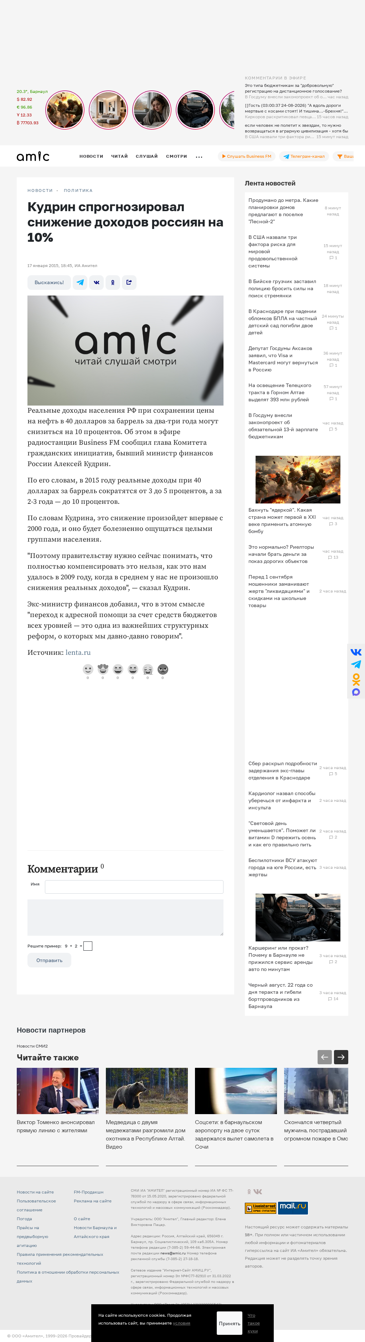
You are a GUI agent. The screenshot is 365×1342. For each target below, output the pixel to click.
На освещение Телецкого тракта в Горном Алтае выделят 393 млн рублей (279, 392)
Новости (91, 156)
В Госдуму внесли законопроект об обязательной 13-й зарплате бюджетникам (283, 425)
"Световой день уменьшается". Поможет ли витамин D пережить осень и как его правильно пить (282, 833)
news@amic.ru (173, 1253)
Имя (35, 884)
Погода (24, 1218)
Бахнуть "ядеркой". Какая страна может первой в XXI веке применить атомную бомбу (282, 520)
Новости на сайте (35, 1192)
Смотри (176, 156)
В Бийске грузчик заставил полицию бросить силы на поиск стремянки (282, 288)
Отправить (49, 960)
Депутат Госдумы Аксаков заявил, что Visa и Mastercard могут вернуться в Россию (283, 358)
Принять (229, 1323)
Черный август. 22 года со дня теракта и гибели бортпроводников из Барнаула (280, 995)
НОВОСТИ (40, 190)
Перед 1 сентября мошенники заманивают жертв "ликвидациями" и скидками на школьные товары (279, 591)
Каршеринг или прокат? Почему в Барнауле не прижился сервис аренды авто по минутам (280, 958)
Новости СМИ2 (32, 1046)
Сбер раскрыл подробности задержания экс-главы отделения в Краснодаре (282, 770)
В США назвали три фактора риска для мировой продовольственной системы (273, 251)
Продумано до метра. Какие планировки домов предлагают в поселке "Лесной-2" (283, 210)
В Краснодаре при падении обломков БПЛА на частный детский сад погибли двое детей (282, 321)
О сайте (82, 1218)
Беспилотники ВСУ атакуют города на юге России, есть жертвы (282, 867)
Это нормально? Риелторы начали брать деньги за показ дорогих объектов (281, 554)
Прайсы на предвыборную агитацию (32, 1236)
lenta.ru (78, 652)
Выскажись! (49, 282)
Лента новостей (270, 183)
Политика (78, 190)
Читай (119, 156)
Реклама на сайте (93, 1200)
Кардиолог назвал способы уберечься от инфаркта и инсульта (281, 800)
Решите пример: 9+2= (54, 946)
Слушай (147, 156)
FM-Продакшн (88, 1192)
